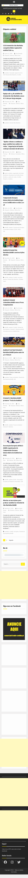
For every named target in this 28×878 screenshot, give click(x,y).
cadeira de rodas (12, 177)
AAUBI (6, 227)
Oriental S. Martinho (8, 426)
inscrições (16, 531)
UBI (4, 231)
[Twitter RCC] (8, 13)
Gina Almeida (19, 53)
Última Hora (17, 55)
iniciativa (10, 179)
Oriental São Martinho (14, 122)
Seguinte (11, 540)
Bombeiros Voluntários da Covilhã (11, 175)
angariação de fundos (18, 173)
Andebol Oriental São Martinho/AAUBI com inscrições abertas (13, 252)
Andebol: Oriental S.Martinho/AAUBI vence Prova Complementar (13, 302)
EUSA (15, 229)
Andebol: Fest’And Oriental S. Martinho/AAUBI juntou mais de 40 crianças (13, 352)
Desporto (7, 55)
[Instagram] (5, 13)
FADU (19, 229)
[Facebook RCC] (3, 13)
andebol (7, 73)
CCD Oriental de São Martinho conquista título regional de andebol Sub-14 (13, 48)
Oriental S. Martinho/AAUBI (17, 329)
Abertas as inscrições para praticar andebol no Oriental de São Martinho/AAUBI (13, 502)
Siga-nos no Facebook (12, 606)
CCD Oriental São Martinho (10, 74)
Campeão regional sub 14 (15, 73)
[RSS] (11, 13)
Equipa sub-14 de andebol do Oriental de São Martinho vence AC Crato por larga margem (13, 96)
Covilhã (19, 74)
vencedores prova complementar (11, 331)
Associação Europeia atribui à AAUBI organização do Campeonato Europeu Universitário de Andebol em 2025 (13, 450)
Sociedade (18, 154)
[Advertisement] (14, 585)
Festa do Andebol (13, 377)
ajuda (6, 173)
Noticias (12, 55)
